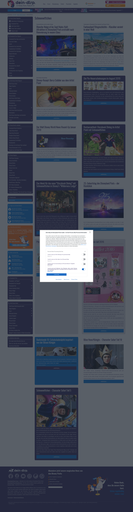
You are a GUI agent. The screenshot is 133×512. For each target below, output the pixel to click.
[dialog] (66, 256)
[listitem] (66, 251)
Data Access (66, 279)
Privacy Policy (74, 279)
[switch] (83, 254)
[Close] (90, 232)
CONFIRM (56, 274)
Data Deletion (59, 279)
